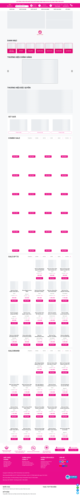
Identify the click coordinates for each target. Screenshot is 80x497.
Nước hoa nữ (12, 488)
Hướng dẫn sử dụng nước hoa (46, 461)
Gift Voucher (43, 467)
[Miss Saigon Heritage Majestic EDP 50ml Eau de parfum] (39, 358)
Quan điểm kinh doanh (8, 462)
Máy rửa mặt (17, 493)
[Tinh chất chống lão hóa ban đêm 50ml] (65, 379)
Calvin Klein (14, 338)
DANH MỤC (12, 40)
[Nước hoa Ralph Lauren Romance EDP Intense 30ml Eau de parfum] (65, 308)
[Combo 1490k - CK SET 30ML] (32, 148)
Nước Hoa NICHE (57, 9)
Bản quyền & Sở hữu (7, 464)
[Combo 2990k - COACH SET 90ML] (32, 223)
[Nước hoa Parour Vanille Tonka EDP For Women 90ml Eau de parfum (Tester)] (14, 424)
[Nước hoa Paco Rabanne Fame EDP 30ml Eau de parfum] (65, 285)
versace (20, 4)
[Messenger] (77, 493)
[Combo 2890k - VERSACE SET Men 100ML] (64, 205)
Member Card (43, 466)
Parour (52, 271)
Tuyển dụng (6, 466)
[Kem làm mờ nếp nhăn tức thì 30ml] (65, 424)
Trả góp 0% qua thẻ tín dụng (27, 465)
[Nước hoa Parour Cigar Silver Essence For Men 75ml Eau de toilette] (52, 264)
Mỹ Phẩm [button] (68, 9)
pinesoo (23, 4)
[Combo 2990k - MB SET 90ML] (64, 223)
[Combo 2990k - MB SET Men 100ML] (16, 242)
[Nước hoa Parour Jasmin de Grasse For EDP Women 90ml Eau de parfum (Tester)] (52, 379)
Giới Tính (44, 256)
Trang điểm (5, 493)
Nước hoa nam (6, 488)
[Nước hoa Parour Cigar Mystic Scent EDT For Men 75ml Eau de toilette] (65, 264)
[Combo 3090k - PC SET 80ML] (48, 242)
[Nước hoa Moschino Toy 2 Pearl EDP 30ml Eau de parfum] (65, 330)
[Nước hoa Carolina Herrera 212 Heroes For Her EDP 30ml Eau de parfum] (52, 308)
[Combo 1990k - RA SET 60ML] (16, 186)
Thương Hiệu (30, 256)
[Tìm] (27, 6)
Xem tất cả (67, 256)
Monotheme (40, 271)
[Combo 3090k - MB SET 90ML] (32, 242)
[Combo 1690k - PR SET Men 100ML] (48, 148)
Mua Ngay (15, 156)
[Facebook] (60, 462)
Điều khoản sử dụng (25, 461)
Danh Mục (36, 256)
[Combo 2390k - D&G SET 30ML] (64, 186)
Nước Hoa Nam (22, 9)
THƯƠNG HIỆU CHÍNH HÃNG (19, 57)
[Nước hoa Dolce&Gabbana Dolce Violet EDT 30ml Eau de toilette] (39, 330)
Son (29, 493)
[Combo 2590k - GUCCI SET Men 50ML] (16, 205)
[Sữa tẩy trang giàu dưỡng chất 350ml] (14, 308)
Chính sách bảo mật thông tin (27, 462)
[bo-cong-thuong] (71, 477)
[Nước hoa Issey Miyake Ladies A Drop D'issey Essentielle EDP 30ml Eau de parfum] (26, 308)
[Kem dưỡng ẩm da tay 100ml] (26, 285)
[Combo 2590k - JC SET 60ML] (32, 205)
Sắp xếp (59, 256)
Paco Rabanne (64, 293)
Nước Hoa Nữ (34, 9)
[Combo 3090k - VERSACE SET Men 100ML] (64, 242)
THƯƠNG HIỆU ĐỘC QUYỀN (19, 88)
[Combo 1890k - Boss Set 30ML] (64, 148)
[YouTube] (65, 462)
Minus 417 (27, 294)
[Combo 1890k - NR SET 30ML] (16, 167)
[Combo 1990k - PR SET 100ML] (32, 167)
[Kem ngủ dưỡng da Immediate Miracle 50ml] (39, 379)
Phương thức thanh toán (45, 464)
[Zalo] (67, 462)
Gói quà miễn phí (44, 465)
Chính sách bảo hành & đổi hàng (28, 464)
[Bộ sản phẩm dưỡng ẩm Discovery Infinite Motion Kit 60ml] (26, 330)
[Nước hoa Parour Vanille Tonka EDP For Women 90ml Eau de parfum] (14, 285)
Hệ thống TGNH (73, 449)
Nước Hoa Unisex (45, 9)
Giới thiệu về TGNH (7, 461)
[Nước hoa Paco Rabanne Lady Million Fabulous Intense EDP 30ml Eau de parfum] (52, 330)
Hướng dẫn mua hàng (45, 462)
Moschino (65, 338)
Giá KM (51, 256)
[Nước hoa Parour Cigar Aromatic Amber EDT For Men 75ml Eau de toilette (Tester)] (39, 424)
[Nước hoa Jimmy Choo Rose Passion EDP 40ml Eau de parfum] (52, 285)
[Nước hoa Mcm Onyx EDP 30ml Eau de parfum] (39, 308)
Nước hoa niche (26, 488)
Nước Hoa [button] (12, 9)
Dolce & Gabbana (39, 338)
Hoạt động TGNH (7, 465)
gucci (17, 4)
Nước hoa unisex (19, 488)
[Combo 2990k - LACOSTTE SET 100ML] (48, 223)
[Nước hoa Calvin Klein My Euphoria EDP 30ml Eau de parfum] (14, 330)
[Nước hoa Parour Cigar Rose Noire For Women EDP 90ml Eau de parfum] (39, 285)
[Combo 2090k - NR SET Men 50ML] (32, 186)
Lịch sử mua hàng (44, 6)
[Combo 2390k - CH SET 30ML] (48, 186)
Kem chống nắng (23, 493)
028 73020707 (10, 480)
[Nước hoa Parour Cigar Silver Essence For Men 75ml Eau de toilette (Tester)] (26, 379)
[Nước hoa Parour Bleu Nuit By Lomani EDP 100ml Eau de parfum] (39, 402)
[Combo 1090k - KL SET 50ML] (16, 148)
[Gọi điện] (77, 487)
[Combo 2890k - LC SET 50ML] (48, 205)
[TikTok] (63, 462)
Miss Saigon (39, 365)
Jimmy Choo (52, 293)
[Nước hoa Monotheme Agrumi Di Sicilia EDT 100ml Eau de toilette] (39, 264)
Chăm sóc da (11, 493)
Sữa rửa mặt (33, 493)
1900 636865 (60, 449)
